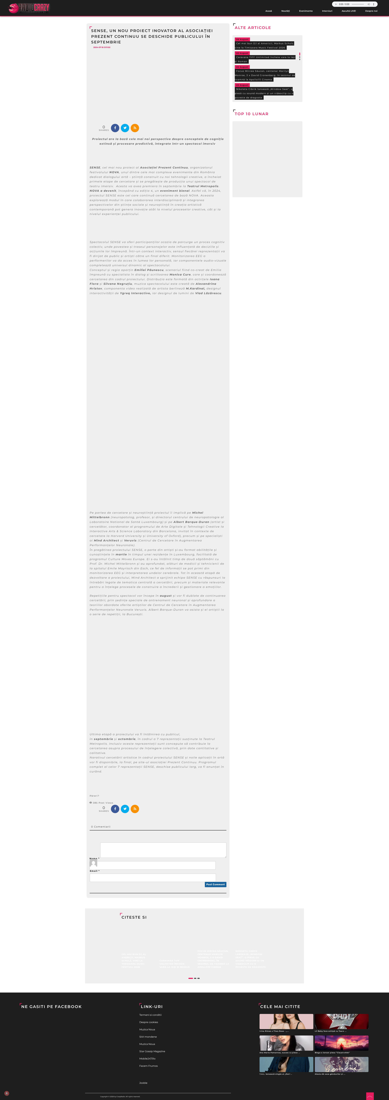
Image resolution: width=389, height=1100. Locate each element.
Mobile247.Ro (147, 1058)
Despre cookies (148, 1022)
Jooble (143, 1082)
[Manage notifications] (6, 1093)
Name (95, 858)
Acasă (268, 11)
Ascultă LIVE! (349, 11)
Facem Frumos (148, 1065)
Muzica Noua (147, 1029)
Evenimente (306, 11)
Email (95, 871)
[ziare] (194, 1074)
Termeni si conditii (150, 1014)
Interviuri (327, 11)
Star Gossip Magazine (152, 1051)
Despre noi (371, 11)
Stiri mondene (148, 1036)
